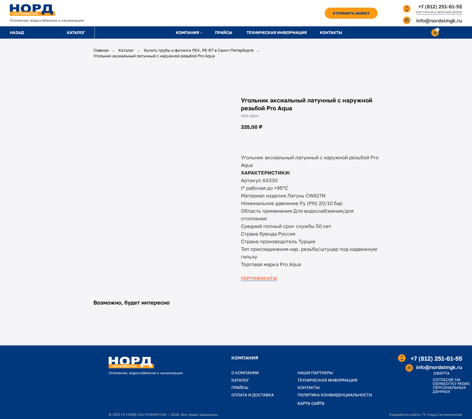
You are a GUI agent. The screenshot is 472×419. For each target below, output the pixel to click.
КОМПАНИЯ (187, 32)
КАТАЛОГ (76, 32)
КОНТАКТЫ (331, 32)
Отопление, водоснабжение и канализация (47, 20)
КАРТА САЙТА (310, 403)
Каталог (126, 50)
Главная (101, 50)
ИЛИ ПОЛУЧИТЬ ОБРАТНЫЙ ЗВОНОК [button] (439, 12)
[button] (351, 13)
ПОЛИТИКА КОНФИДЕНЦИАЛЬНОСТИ (334, 394)
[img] (32, 10)
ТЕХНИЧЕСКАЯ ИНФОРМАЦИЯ (277, 32)
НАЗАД (17, 32)
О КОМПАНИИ (245, 372)
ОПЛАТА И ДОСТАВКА (252, 394)
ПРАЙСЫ (223, 32)
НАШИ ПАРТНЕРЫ (315, 372)
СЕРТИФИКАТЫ (259, 278)
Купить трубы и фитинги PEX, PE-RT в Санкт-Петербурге (198, 50)
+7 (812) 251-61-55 (440, 6)
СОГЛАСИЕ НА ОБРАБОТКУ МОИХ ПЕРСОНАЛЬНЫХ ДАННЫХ (451, 385)
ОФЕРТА (441, 373)
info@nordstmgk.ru (439, 20)
